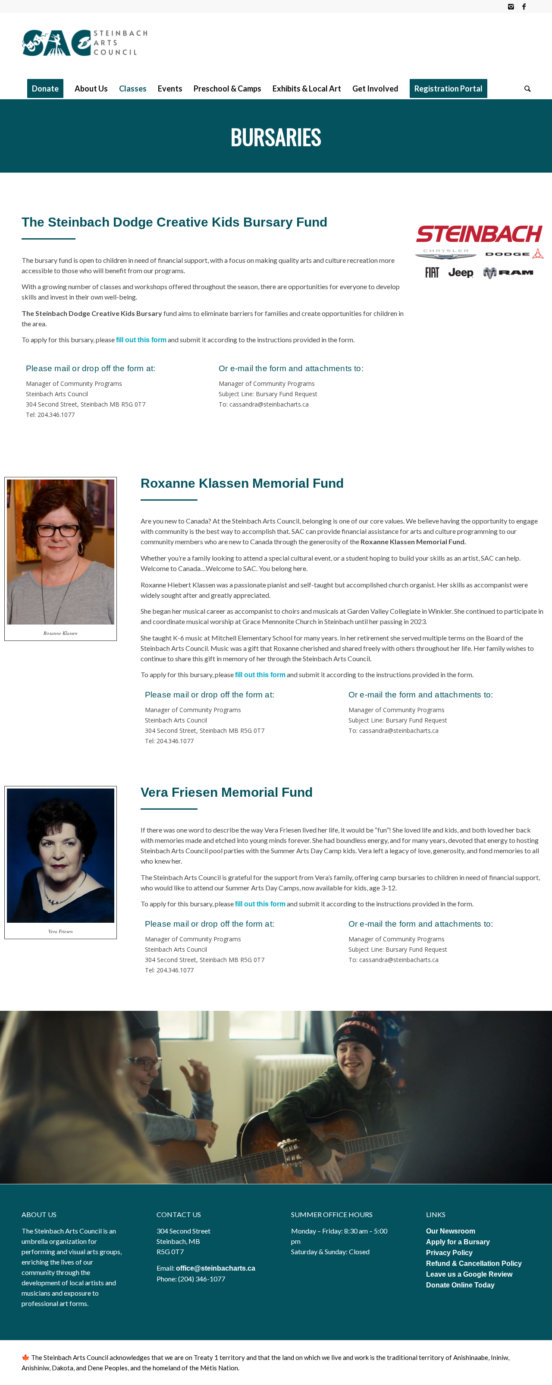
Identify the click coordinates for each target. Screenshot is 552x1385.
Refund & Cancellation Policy (474, 1263)
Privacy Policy (450, 1252)
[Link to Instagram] (511, 6)
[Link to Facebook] (524, 6)
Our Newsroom (450, 1231)
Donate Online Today (460, 1285)
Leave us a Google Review (469, 1274)
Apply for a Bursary (458, 1242)
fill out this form (260, 674)
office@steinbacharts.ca (215, 1268)
